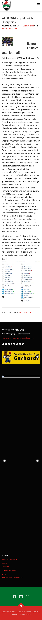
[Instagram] (27, 596)
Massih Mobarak (9, 28)
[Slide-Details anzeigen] (21, 357)
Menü (38, 4)
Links (4, 574)
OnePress (36, 612)
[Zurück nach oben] (21, 606)
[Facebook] (14, 596)
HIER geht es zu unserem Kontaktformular (18, 338)
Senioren (5, 566)
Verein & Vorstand (9, 570)
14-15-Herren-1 (25, 313)
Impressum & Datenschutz (12, 578)
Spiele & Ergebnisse (9, 559)
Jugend (4, 563)
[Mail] (21, 596)
